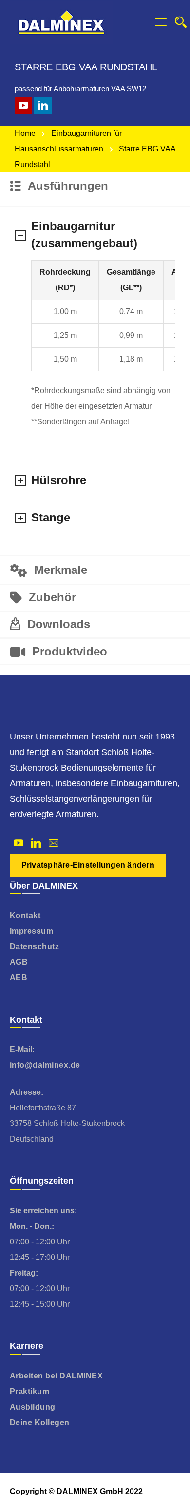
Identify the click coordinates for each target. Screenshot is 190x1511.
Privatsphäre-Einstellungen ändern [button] (87, 865)
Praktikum (30, 1391)
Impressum (32, 931)
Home (25, 133)
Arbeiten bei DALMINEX (56, 1376)
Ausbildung (33, 1407)
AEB (19, 978)
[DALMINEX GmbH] (61, 22)
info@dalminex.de (45, 1065)
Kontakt (25, 915)
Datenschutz (34, 946)
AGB (19, 962)
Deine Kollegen (40, 1422)
